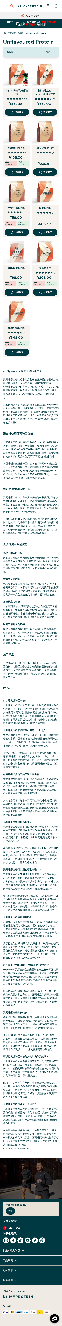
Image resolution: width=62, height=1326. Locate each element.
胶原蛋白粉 (45, 208)
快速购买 (19, 112)
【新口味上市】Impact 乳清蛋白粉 (45, 92)
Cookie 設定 (10, 1220)
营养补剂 (12, 33)
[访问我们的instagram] (6, 1240)
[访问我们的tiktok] (20, 1240)
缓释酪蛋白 (45, 268)
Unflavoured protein (36, 33)
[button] (54, 1318)
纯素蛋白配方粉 (16, 148)
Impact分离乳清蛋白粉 (16, 92)
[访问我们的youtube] (28, 1240)
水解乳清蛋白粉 (16, 328)
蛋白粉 (21, 33)
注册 (10, 1211)
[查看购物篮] (56, 6)
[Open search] (12, 6)
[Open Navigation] (5, 6)
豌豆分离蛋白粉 (45, 148)
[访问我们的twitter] (35, 1240)
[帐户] (48, 6)
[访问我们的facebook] (13, 1240)
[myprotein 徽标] (30, 6)
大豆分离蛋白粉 (16, 208)
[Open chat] (42, 1240)
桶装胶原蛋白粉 (16, 268)
